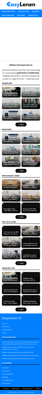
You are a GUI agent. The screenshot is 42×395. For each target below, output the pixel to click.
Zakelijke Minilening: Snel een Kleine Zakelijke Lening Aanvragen (20, 355)
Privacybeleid (6, 326)
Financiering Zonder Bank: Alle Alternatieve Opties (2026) (18, 358)
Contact (4, 333)
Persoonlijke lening (8, 11)
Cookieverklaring (7, 330)
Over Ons (4, 323)
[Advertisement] (21, 39)
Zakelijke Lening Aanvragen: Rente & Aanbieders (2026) (18, 352)
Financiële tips (33, 15)
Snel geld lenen (23, 11)
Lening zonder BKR (8, 15)
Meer (22, 124)
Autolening (21, 15)
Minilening (35, 11)
